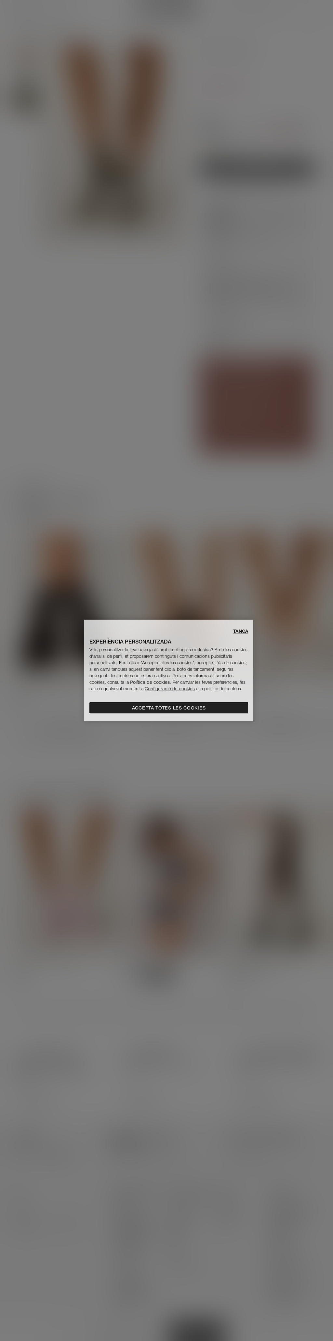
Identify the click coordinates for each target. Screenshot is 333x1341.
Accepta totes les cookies (169, 708)
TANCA (240, 631)
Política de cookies (150, 682)
